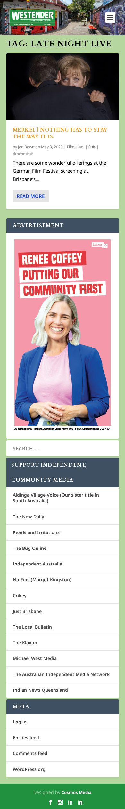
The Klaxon (25, 643)
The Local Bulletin (32, 627)
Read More (31, 196)
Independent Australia (37, 564)
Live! (80, 147)
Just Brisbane (27, 611)
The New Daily (28, 517)
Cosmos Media (77, 792)
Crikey (20, 595)
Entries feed (26, 737)
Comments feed (30, 753)
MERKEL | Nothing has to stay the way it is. (60, 133)
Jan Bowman (29, 147)
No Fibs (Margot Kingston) (42, 579)
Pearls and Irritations (36, 532)
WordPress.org (29, 769)
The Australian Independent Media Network (61, 674)
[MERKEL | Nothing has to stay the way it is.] (62, 86)
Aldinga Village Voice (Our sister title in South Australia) (56, 498)
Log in (20, 722)
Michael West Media (35, 658)
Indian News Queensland (40, 690)
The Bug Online (29, 548)
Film (70, 147)
